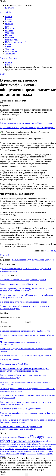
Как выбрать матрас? (9, 360)
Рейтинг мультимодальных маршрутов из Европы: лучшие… (27, 123)
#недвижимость (12, 451)
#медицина (3, 449)
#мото (31, 449)
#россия (15, 454)
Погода (8, 35)
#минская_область (21, 449)
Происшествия (11, 40)
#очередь (22, 451)
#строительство (31, 453)
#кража (34, 446)
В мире (8, 19)
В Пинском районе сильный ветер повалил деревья (23, 280)
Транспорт (10, 49)
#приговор (50, 451)
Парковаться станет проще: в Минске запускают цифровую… (27, 128)
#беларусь (38, 436)
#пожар (34, 451)
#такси (43, 453)
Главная (8, 16)
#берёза (49, 437)
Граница (9, 23)
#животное (43, 444)
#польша (42, 451)
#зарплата (52, 444)
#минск (10, 448)
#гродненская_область (7, 444)
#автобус (14, 437)
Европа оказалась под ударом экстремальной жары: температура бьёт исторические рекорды (24, 369)
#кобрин (16, 446)
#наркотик (3, 451)
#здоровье (3, 446)
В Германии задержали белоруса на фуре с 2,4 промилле (25, 331)
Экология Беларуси (8, 58)
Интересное (10, 28)
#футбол (49, 454)
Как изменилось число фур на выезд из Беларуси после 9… (26, 355)
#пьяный (2, 453)
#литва (48, 446)
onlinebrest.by (50, 251)
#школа (2, 456)
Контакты (9, 8)
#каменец (10, 446)
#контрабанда (25, 446)
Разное (8, 44)
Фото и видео (11, 51)
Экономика (10, 54)
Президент (10, 37)
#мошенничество (39, 449)
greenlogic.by (5, 12)
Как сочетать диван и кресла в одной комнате (20, 409)
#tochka (2, 437)
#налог (49, 449)
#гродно (17, 444)
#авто (8, 437)
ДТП (7, 26)
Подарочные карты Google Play (14, 364)
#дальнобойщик (27, 444)
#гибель (47, 441)
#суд (39, 454)
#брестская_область (25, 441)
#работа (9, 454)
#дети (35, 444)
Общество (9, 33)
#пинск (28, 451)
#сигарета (23, 454)
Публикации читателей (15, 42)
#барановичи (23, 437)
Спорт (8, 47)
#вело (41, 441)
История (9, 30)
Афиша (8, 21)
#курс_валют (41, 446)
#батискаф (4, 255)
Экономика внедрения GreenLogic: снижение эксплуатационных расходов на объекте (21, 427)
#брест (5, 441)
